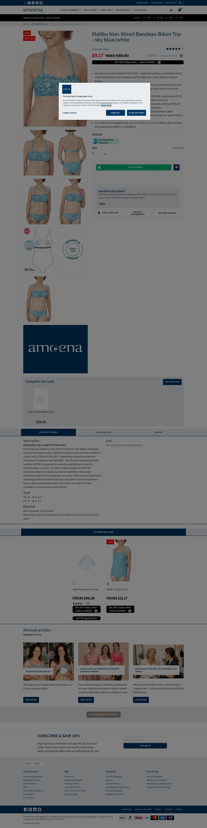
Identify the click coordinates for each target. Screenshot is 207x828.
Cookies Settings (70, 113)
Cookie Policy (106, 105)
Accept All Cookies (136, 113)
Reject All (115, 113)
